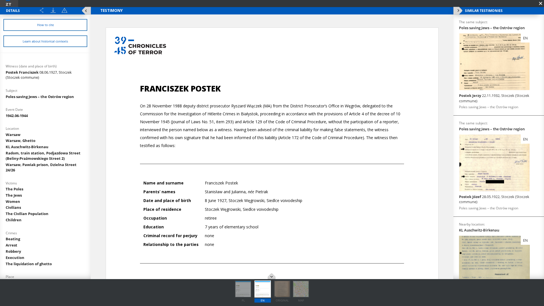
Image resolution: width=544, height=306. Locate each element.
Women (13, 201)
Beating (13, 238)
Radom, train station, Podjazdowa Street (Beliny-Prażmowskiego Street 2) (43, 155)
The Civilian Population (27, 213)
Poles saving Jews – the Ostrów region (40, 96)
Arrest (11, 245)
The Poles (14, 189)
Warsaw (13, 134)
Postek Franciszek (39, 75)
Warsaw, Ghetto (20, 140)
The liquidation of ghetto (29, 263)
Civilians (13, 207)
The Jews (14, 195)
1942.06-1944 (17, 115)
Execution (15, 257)
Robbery (13, 251)
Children (14, 219)
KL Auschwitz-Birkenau (27, 146)
